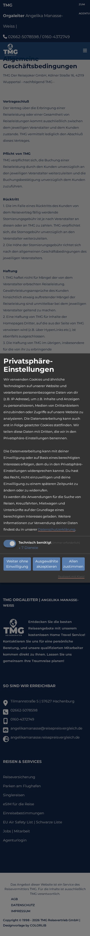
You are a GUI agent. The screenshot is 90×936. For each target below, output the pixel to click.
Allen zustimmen (73, 564)
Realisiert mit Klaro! (71, 576)
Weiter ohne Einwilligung (17, 564)
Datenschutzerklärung (56, 529)
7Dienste (28, 547)
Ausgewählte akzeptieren (46, 564)
